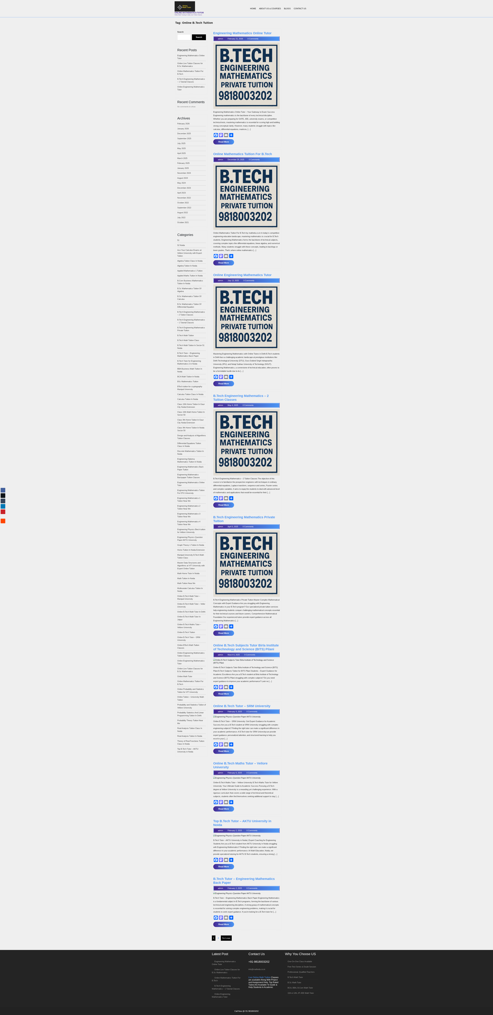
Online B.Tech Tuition (186, 632)
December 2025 (184, 133)
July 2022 (181, 217)
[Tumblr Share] (3, 501)
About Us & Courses (270, 8)
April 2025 (181, 153)
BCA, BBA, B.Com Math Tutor (300, 988)
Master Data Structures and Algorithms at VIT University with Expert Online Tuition (191, 566)
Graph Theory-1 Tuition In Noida (190, 545)
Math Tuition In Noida (186, 578)
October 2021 (183, 222)
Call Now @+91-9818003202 (246, 1011)
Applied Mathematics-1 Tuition (189, 271)
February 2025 (183, 163)
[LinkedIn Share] (3, 506)
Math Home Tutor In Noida (188, 573)
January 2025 (183, 168)
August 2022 (182, 212)
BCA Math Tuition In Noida (188, 376)
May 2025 (181, 148)
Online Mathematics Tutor (189, 13)
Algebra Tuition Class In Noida (189, 261)
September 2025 (184, 138)
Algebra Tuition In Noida (187, 266)
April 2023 (181, 193)
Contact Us (300, 8)
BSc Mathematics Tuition (187, 381)
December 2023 (184, 188)
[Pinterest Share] (3, 511)
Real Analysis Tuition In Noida (189, 736)
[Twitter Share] (3, 495)
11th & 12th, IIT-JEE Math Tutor (301, 993)
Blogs (287, 8)
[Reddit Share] (3, 521)
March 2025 (182, 158)
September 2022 (184, 208)
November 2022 (184, 198)
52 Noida (181, 245)
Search (180, 32)
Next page (226, 938)
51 (178, 240)
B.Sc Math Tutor (294, 982)
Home (253, 8)
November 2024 (184, 173)
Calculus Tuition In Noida (187, 399)
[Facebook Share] (3, 490)
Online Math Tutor (184, 676)
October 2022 (183, 203)
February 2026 (183, 124)
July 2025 (181, 143)
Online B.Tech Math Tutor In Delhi (191, 612)
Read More (226, 142)
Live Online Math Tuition (259, 977)
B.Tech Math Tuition (185, 335)
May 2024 (181, 183)
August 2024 (182, 178)
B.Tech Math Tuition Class (188, 340)
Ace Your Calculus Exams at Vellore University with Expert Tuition (189, 253)
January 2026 (183, 129)
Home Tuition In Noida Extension (191, 550)
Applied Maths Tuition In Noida (190, 276)
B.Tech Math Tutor (295, 977)
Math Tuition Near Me (186, 583)
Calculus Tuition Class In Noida (190, 394)
